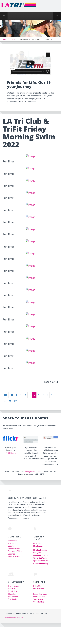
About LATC (12, 540)
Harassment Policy (40, 563)
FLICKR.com (11, 453)
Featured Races (14, 548)
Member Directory (40, 555)
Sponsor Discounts (40, 561)
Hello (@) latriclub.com (38, 587)
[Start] (6, 395)
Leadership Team (40, 594)
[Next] (10, 401)
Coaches (11, 554)
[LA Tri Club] (18, 6)
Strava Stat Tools (40, 558)
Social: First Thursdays (12, 592)
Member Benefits (40, 550)
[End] (16, 401)
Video (19, 551)
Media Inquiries (39, 596)
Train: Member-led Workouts (15, 587)
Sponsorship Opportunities (38, 600)
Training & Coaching (12, 544)
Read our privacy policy (14, 617)
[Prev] (11, 395)
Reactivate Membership (38, 544)
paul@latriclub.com (33, 471)
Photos (11, 551)
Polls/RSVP (37, 553)
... (29, 395)
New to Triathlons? (15, 556)
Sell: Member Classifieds (13, 598)
